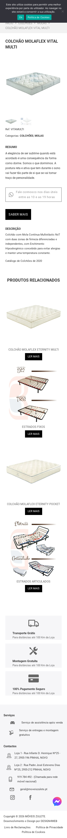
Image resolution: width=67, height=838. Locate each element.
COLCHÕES (25, 23)
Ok (20, 17)
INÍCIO (9, 23)
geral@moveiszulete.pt (33, 789)
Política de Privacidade (49, 827)
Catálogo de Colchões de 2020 (23, 261)
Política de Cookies (33, 832)
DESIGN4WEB (49, 821)
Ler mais (33, 356)
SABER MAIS (18, 214)
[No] (62, 11)
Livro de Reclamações (17, 827)
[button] (57, 60)
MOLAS (41, 23)
